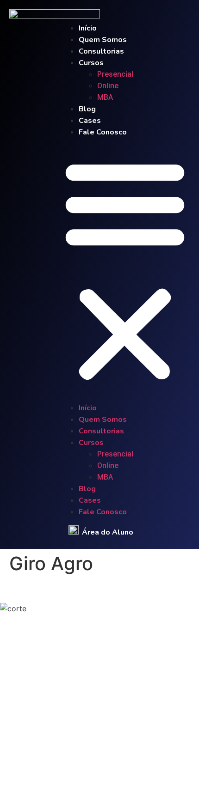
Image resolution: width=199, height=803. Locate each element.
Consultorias (101, 51)
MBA (105, 97)
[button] (125, 270)
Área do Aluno (107, 532)
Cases (90, 121)
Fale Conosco (103, 132)
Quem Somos (103, 40)
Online (107, 85)
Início (88, 28)
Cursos (91, 63)
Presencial (118, 74)
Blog (87, 109)
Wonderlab (150, 779)
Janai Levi (106, 779)
